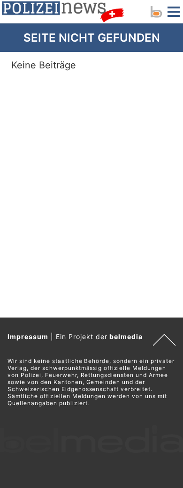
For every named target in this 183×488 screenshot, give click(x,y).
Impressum (28, 336)
